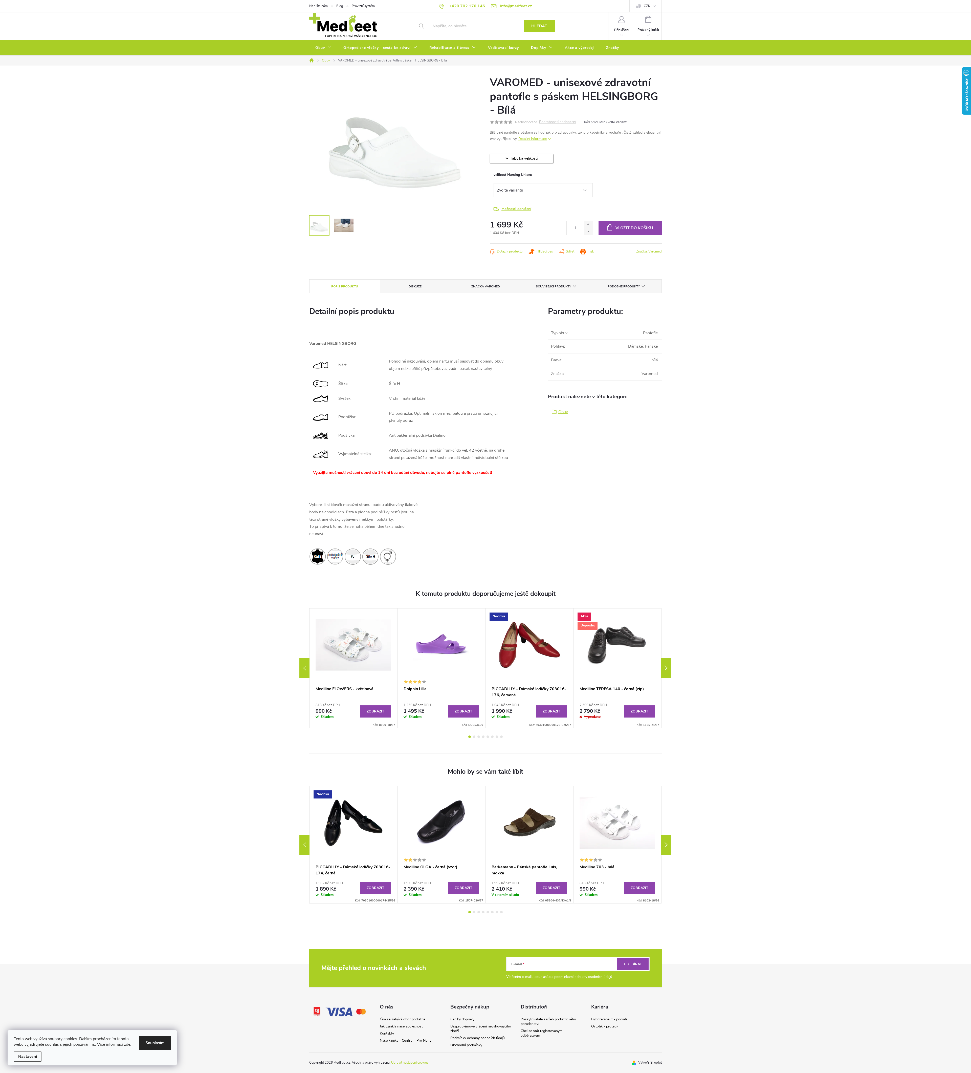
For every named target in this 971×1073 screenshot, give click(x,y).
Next (666, 668)
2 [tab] (474, 736)
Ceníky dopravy (462, 1019)
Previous (304, 668)
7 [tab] (497, 736)
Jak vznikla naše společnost (401, 1026)
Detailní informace (532, 138)
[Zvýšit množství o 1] (588, 224)
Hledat (539, 26)
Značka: (649, 251)
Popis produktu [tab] (344, 286)
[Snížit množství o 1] (588, 231)
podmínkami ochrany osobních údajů (583, 976)
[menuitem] (323, 48)
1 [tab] (469, 736)
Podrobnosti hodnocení (557, 122)
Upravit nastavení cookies (409, 1062)
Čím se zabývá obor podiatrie (402, 1019)
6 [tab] (492, 736)
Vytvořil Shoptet (650, 1062)
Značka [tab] (485, 286)
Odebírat (633, 964)
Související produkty (553, 286)
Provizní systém (363, 6)
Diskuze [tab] (415, 286)
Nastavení (27, 1056)
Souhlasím (155, 1043)
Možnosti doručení (516, 208)
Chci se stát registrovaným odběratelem (542, 1033)
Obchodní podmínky (466, 1045)
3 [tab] (478, 736)
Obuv (563, 412)
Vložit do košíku (634, 228)
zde (127, 1044)
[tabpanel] (354, 668)
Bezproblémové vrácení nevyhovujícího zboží (480, 1028)
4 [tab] (483, 736)
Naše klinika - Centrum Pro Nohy (405, 1040)
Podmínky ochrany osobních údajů (477, 1038)
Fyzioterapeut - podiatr (609, 1019)
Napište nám (318, 6)
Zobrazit (375, 711)
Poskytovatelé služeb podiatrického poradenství (548, 1021)
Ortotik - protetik (604, 1026)
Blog (339, 6)
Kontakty (387, 1033)
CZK (647, 6)
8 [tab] (501, 736)
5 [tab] (488, 736)
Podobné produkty (624, 286)
